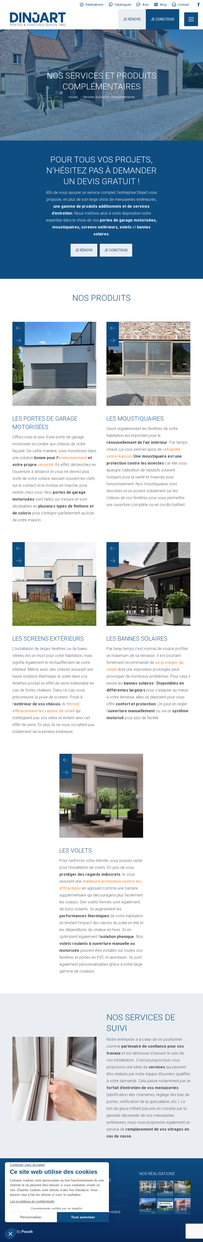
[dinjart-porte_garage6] (54, 364)
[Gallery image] (147, 1189)
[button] (18, 328)
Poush (27, 1231)
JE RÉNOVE (132, 19)
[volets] (101, 795)
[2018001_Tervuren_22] (148, 584)
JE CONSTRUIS (162, 19)
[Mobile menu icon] (191, 19)
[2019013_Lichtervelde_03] (54, 584)
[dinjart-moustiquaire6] (148, 364)
